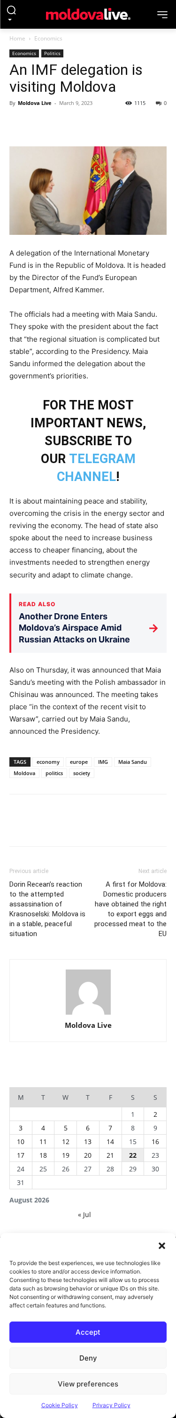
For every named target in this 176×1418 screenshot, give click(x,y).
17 (20, 1155)
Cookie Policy (59, 1405)
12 (65, 1141)
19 (65, 1155)
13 (88, 1141)
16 (155, 1141)
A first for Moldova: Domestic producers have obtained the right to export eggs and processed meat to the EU (130, 909)
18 (43, 1155)
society (81, 773)
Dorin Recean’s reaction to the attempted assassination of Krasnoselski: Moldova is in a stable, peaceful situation (47, 909)
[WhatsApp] (83, 124)
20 (88, 1155)
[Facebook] (18, 124)
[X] (40, 124)
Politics (52, 53)
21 (110, 1155)
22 (133, 1155)
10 (20, 1141)
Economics (48, 38)
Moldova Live (35, 102)
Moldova (24, 773)
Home (17, 38)
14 (110, 1141)
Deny (88, 1358)
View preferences (88, 1383)
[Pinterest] (62, 124)
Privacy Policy (111, 1405)
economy (48, 761)
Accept (88, 1332)
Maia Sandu (132, 761)
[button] (162, 1245)
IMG (103, 761)
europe (79, 761)
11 (43, 1141)
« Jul (84, 1214)
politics (54, 773)
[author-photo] (88, 993)
